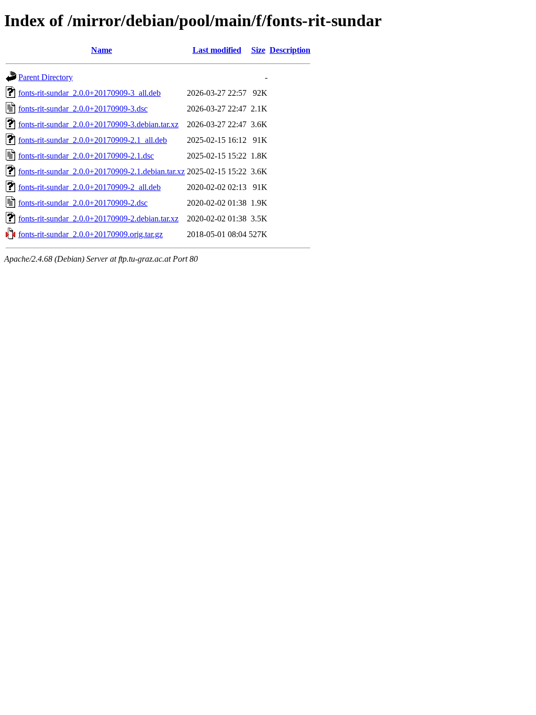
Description (290, 50)
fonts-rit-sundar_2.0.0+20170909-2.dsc (83, 202)
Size (258, 50)
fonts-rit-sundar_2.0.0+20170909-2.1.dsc (86, 155)
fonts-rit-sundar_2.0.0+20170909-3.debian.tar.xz (98, 124)
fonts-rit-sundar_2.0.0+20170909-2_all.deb (89, 187)
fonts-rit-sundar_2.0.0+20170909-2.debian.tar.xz (98, 218)
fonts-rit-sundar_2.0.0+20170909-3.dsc (83, 108)
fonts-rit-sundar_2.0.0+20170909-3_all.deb (89, 92)
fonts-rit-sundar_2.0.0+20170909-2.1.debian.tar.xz (101, 171)
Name (101, 50)
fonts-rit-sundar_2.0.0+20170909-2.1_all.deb (92, 140)
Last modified (217, 50)
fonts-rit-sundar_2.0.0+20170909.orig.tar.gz (90, 234)
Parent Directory (45, 77)
